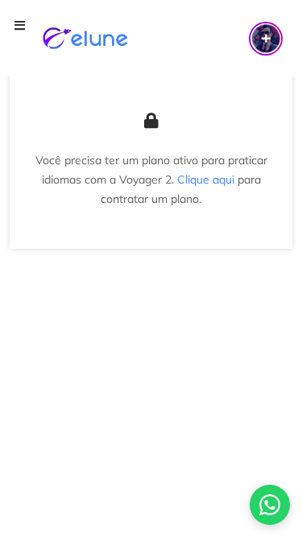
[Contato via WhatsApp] (270, 505)
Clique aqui (205, 179)
